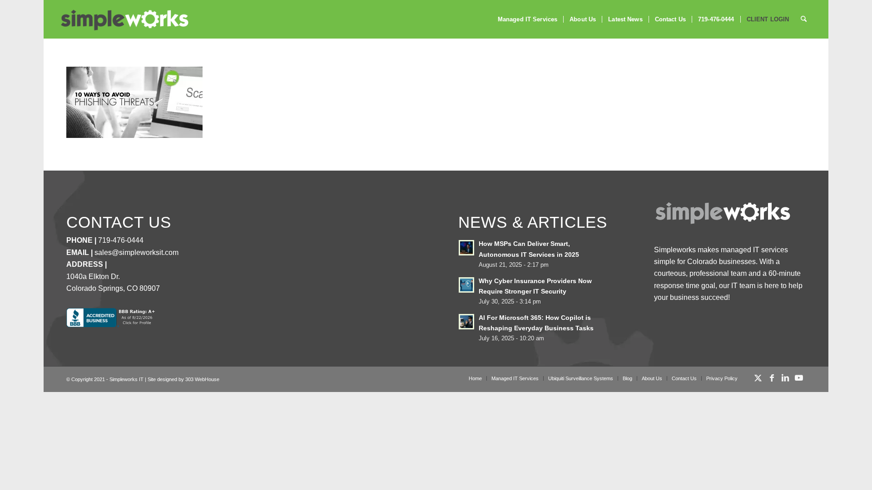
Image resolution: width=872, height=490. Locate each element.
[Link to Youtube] (799, 378)
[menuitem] (527, 19)
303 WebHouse (202, 379)
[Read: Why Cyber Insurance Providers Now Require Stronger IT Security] (466, 285)
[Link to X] (758, 378)
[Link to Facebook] (771, 378)
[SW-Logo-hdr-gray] (123, 20)
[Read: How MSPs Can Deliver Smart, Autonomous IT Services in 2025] (466, 248)
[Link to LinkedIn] (785, 378)
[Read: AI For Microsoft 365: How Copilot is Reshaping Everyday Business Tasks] (466, 322)
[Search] (804, 19)
